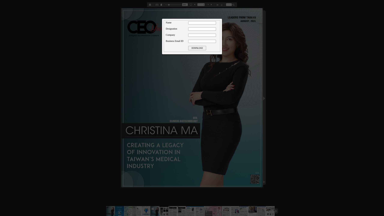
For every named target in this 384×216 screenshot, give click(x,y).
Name (168, 22)
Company (170, 35)
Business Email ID (174, 41)
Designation (171, 28)
